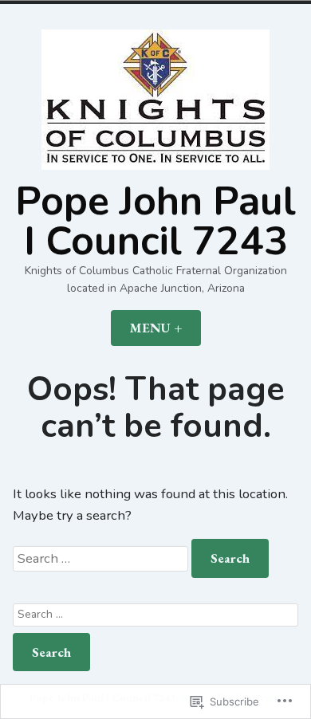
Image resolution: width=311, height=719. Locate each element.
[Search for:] (102, 558)
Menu (165, 327)
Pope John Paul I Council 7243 (155, 222)
